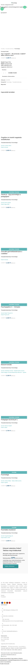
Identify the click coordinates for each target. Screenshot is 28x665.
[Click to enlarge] (3, 44)
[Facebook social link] (12, 1)
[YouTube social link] (16, 1)
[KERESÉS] (26, 4)
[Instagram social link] (14, 1)
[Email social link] (13, 1)
